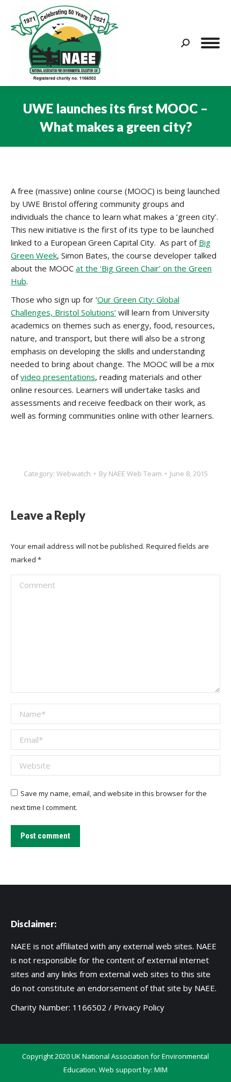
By (130, 473)
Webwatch (73, 473)
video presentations (57, 376)
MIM (161, 1069)
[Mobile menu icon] (210, 43)
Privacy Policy (139, 1007)
